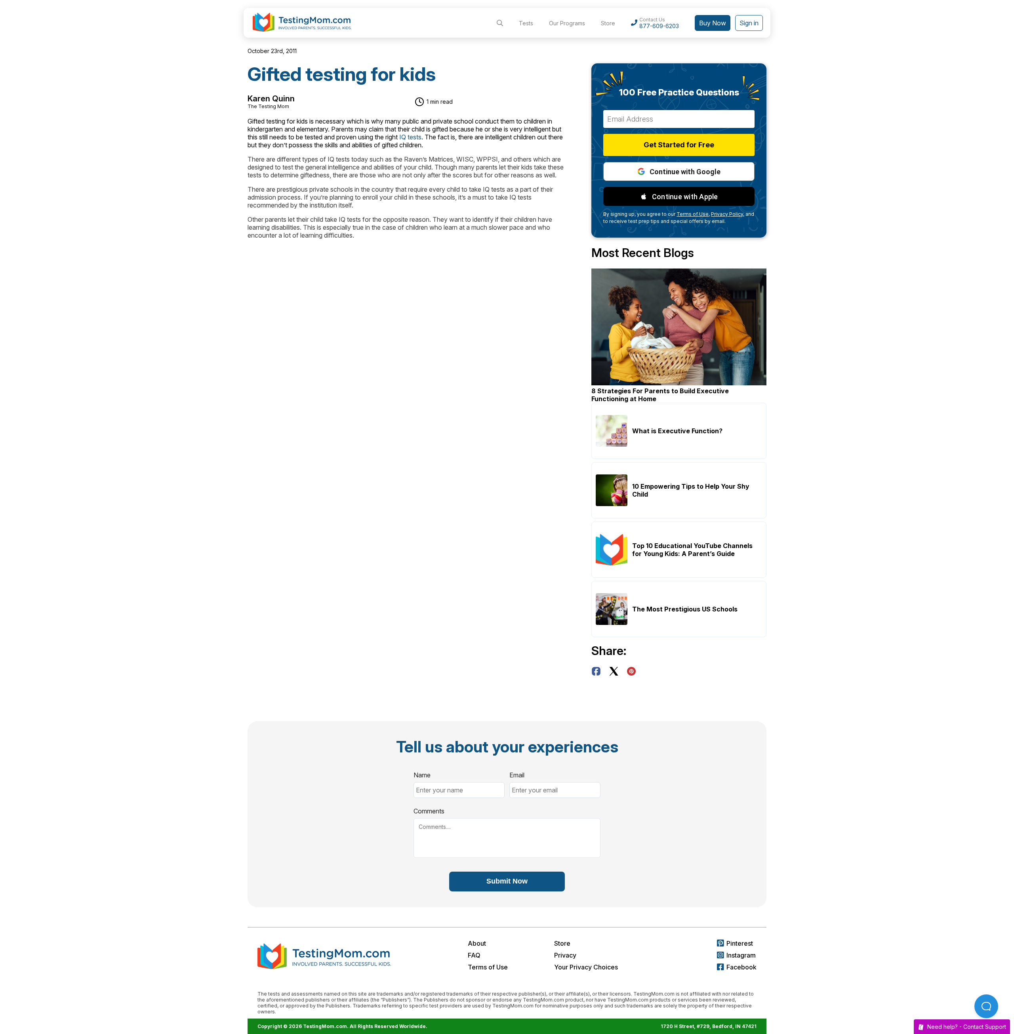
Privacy (565, 955)
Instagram (741, 955)
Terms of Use (488, 967)
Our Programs (567, 23)
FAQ (474, 955)
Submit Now (507, 881)
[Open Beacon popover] (986, 1006)
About (477, 943)
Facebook (741, 967)
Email (516, 775)
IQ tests (410, 137)
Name (422, 775)
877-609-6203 (659, 26)
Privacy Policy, (727, 214)
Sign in (749, 23)
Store (608, 23)
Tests (526, 23)
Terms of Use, (693, 214)
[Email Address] (679, 119)
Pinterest (739, 943)
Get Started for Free (679, 145)
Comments (429, 811)
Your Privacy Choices (586, 967)
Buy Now (712, 23)
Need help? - (966, 1026)
